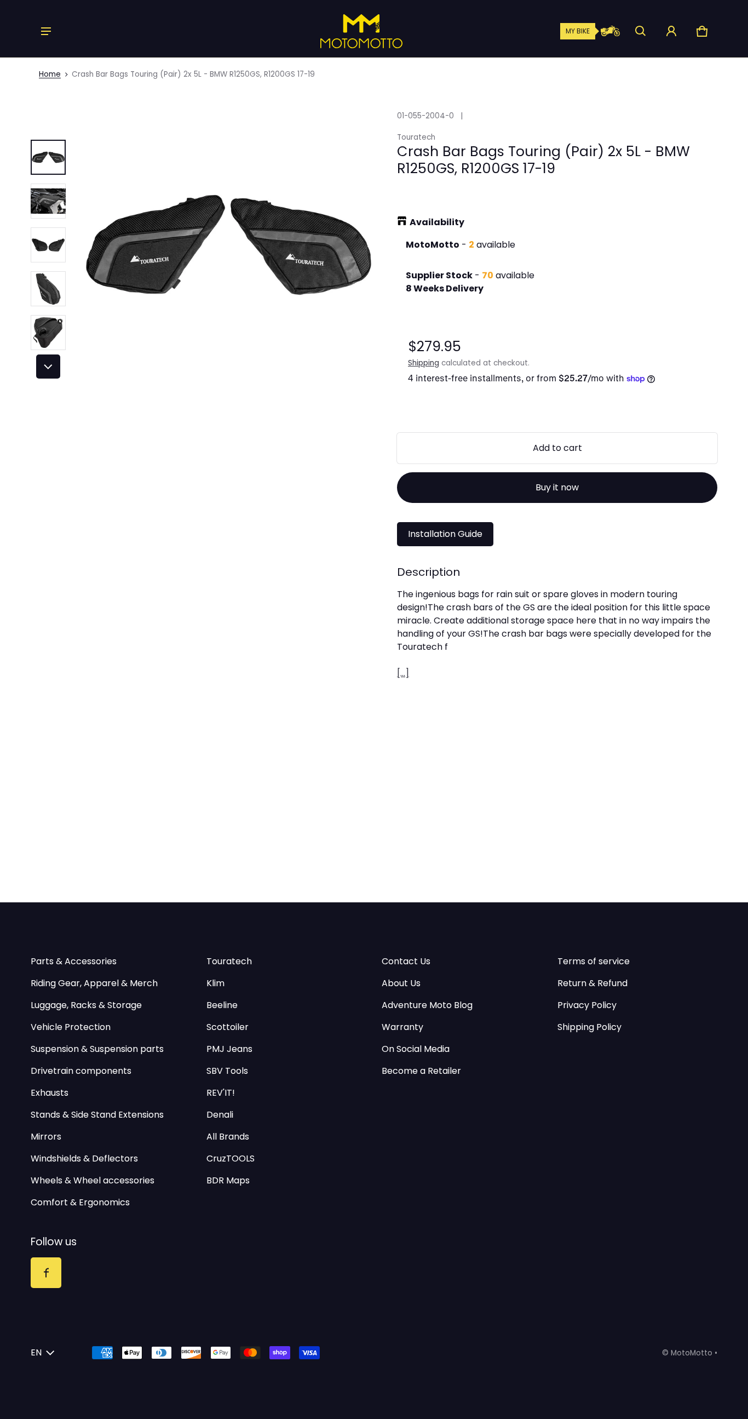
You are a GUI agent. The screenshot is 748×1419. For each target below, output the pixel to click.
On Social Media (416, 1049)
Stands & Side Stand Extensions (97, 1114)
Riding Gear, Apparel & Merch (94, 983)
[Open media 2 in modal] (228, 244)
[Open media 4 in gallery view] (48, 288)
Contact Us (406, 961)
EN (36, 1352)
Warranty (402, 1027)
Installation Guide (445, 534)
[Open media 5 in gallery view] (48, 332)
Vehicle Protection (71, 1027)
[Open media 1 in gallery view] (48, 157)
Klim (215, 983)
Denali (219, 1114)
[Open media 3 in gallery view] (48, 244)
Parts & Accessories (74, 961)
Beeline (222, 1005)
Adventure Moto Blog (427, 1005)
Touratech (229, 961)
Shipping (423, 363)
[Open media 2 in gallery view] (48, 201)
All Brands (227, 1136)
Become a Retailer (421, 1071)
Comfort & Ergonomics (80, 1202)
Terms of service (593, 961)
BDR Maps (228, 1180)
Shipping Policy (589, 1027)
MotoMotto (691, 1353)
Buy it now (557, 487)
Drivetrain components (81, 1071)
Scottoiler (227, 1027)
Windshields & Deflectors (84, 1158)
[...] (403, 673)
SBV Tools (227, 1071)
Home (50, 74)
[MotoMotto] (324, 31)
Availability (437, 222)
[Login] (671, 31)
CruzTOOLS (230, 1158)
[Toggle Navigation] (46, 31)
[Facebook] (46, 1272)
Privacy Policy (587, 1005)
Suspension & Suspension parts (97, 1049)
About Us (401, 983)
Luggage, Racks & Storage (86, 1005)
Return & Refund (592, 983)
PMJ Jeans (229, 1049)
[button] (640, 31)
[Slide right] (48, 366)
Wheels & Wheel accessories (92, 1180)
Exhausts (49, 1092)
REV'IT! (220, 1092)
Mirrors (46, 1136)
